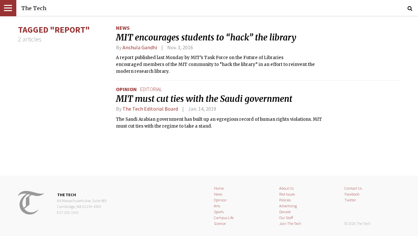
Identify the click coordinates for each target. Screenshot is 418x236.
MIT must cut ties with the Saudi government (204, 99)
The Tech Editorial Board (150, 108)
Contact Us (353, 188)
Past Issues (287, 194)
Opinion (126, 89)
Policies (285, 199)
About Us (286, 188)
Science (220, 223)
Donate (285, 211)
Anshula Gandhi (139, 47)
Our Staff (286, 217)
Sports (219, 211)
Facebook (352, 194)
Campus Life (223, 217)
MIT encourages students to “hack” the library (206, 37)
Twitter (350, 199)
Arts (217, 205)
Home (219, 188)
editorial (151, 89)
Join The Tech (290, 223)
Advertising (288, 205)
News (123, 27)
